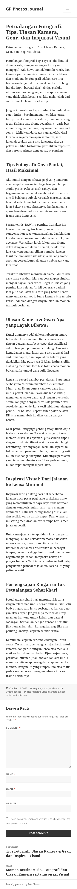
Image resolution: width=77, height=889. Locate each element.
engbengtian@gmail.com (46, 688)
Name (10, 774)
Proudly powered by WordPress (22, 884)
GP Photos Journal (24, 9)
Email (11, 788)
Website (11, 803)
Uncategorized (13, 691)
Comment (13, 727)
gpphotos (39, 552)
